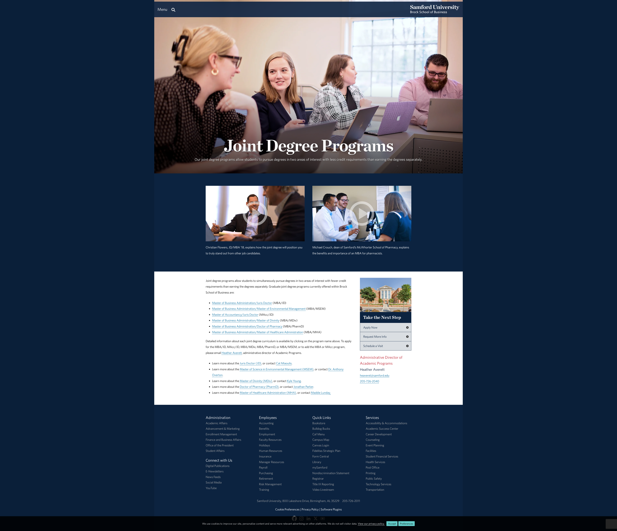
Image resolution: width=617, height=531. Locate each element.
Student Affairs (215, 451)
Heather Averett (232, 353)
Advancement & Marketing (223, 428)
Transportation (375, 490)
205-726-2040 (369, 381)
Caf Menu (318, 434)
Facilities (371, 451)
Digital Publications (217, 466)
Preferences (406, 523)
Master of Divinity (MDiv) (256, 381)
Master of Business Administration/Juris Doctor (242, 303)
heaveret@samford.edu (374, 375)
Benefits (264, 428)
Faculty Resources (270, 440)
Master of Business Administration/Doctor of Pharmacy (247, 326)
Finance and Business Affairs (223, 440)
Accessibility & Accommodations (386, 423)
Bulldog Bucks (321, 428)
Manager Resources (271, 462)
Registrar (318, 478)
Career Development (379, 434)
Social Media (214, 482)
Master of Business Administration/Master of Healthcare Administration (257, 332)
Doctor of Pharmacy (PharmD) (259, 387)
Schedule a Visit (373, 346)
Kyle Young (294, 381)
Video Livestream (323, 490)
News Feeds (213, 477)
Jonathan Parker (303, 387)
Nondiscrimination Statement (330, 473)
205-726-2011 (351, 501)
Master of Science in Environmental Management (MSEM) (276, 369)
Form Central (320, 456)
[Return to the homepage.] (435, 12)
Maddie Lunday (320, 393)
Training (264, 490)
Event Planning (375, 445)
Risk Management (270, 484)
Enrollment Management (221, 434)
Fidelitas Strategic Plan (326, 451)
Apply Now (370, 327)
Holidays (264, 445)
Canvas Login (320, 445)
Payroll (263, 467)
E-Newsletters (215, 471)
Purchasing (266, 473)
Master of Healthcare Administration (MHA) (268, 393)
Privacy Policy (310, 509)
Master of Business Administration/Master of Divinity (245, 320)
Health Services (375, 462)
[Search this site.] (173, 9)
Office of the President (220, 445)
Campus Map (320, 440)
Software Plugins (331, 509)
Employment (267, 434)
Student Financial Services (382, 456)
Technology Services (378, 484)
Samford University (269, 501)
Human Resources (270, 451)
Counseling (373, 440)
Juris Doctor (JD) (250, 363)
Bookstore (318, 423)
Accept (392, 523)
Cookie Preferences (287, 509)
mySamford (319, 467)
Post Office (372, 467)
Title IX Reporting (323, 484)
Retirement (266, 478)
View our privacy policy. (371, 523)
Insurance (265, 456)
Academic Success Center (382, 428)
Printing (371, 473)
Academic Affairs (216, 423)
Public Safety (374, 478)
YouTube (211, 488)
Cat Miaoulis (284, 363)
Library (316, 462)
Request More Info (375, 336)
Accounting (266, 423)
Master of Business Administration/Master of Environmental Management (259, 309)
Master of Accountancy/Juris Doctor (235, 314)
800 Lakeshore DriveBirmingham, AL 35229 (310, 501)
